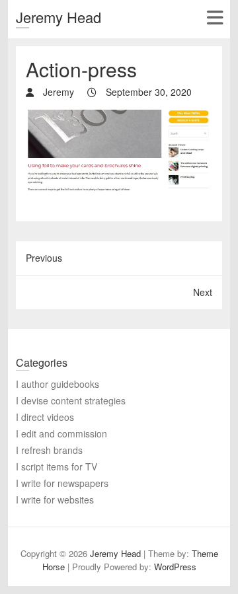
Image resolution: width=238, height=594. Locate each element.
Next (202, 292)
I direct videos (45, 417)
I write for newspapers (62, 483)
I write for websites (55, 499)
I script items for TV (56, 466)
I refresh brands (49, 450)
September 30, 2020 (147, 91)
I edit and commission (61, 433)
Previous (44, 257)
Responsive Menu (214, 17)
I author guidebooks (57, 383)
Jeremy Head (58, 17)
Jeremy (57, 91)
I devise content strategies (71, 400)
